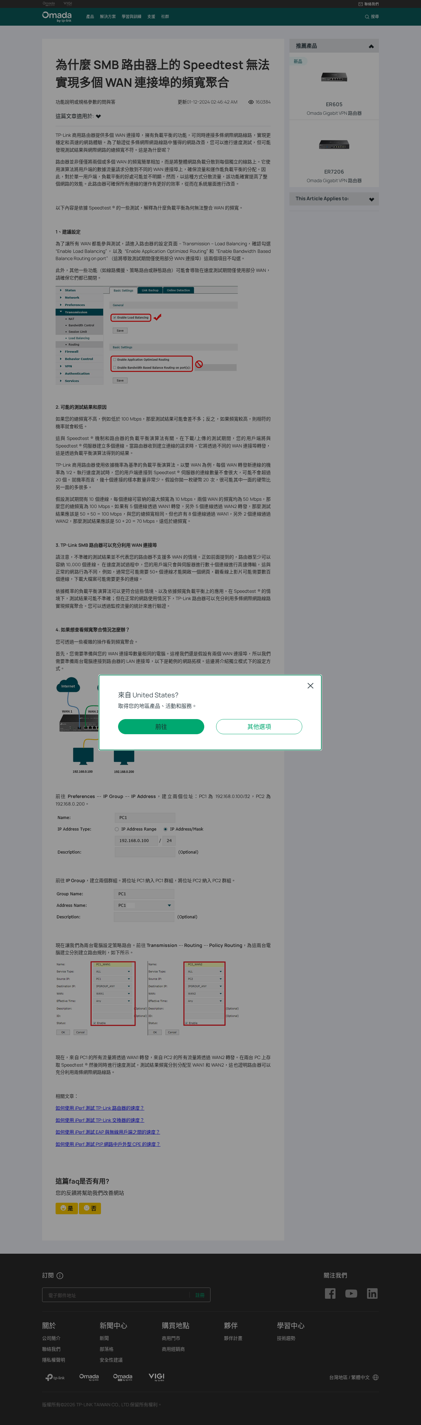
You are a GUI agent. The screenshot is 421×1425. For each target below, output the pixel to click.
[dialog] (210, 712)
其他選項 (259, 727)
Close (310, 685)
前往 (161, 727)
